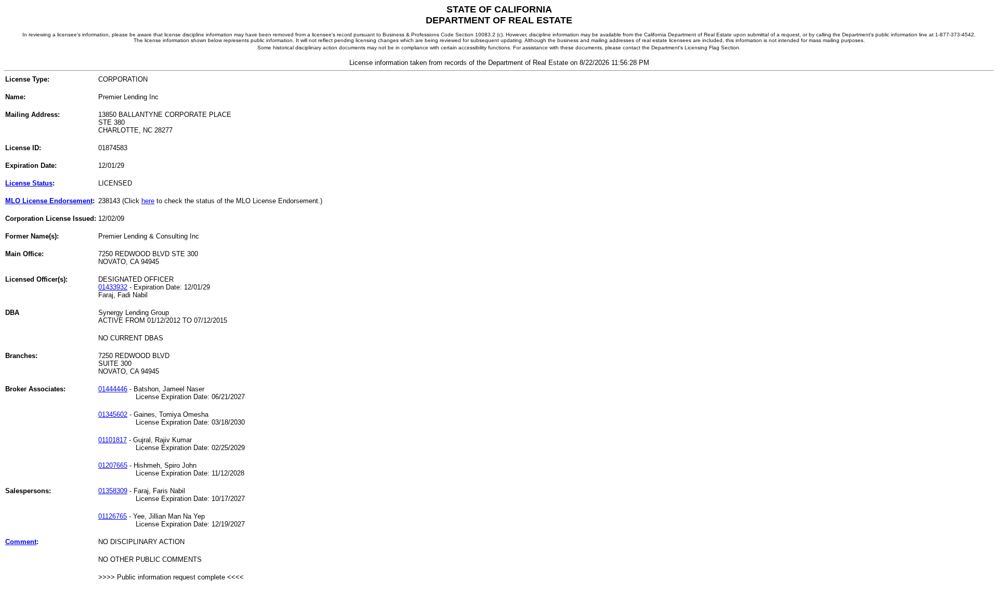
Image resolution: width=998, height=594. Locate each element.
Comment (20, 542)
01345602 (112, 414)
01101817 (112, 440)
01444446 (112, 389)
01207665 (112, 465)
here (147, 201)
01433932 (112, 287)
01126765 (112, 516)
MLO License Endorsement (49, 201)
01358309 (112, 491)
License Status (28, 183)
